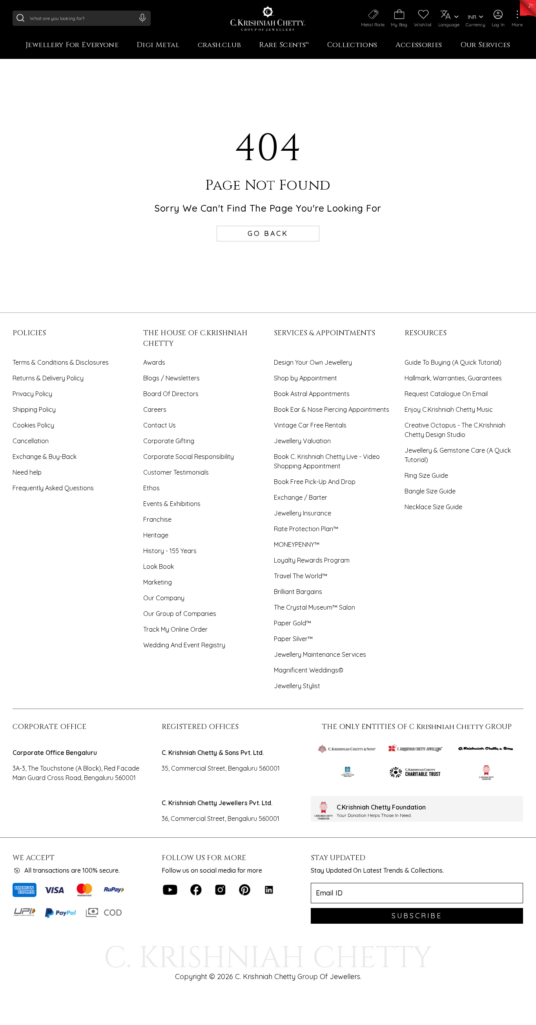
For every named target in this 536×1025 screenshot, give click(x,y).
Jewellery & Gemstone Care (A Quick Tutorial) (458, 455)
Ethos (151, 488)
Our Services (485, 45)
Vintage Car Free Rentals (310, 425)
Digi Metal (158, 45)
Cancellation (31, 441)
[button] (498, 18)
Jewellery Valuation (302, 441)
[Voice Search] (142, 18)
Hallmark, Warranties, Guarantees (453, 378)
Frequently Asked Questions (53, 488)
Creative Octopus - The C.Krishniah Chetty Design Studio (455, 430)
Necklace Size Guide (433, 507)
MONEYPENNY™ (296, 544)
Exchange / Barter (300, 497)
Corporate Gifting (168, 441)
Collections (352, 45)
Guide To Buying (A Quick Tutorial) (453, 362)
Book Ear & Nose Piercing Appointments (331, 409)
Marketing (157, 582)
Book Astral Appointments (312, 394)
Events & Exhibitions (172, 504)
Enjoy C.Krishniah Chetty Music (449, 409)
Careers (154, 409)
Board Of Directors (171, 394)
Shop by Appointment (305, 378)
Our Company (163, 598)
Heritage (155, 535)
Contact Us (159, 425)
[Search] (20, 17)
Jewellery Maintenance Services (320, 654)
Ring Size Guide (426, 475)
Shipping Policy (34, 409)
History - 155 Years (170, 551)
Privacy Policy (32, 394)
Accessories (419, 45)
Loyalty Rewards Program (312, 560)
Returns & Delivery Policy (48, 378)
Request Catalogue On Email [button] (446, 394)
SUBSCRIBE (417, 915)
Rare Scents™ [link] (284, 45)
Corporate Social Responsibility (188, 456)
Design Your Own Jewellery (313, 362)
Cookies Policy (33, 425)
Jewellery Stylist (297, 686)
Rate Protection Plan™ (306, 529)
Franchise (157, 519)
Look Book (158, 566)
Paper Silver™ (293, 639)
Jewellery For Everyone (72, 45)
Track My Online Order (175, 629)
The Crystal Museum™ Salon (314, 607)
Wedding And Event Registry (184, 645)
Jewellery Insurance (302, 513)
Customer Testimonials (176, 472)
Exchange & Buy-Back (45, 456)
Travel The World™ (300, 576)
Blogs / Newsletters (171, 378)
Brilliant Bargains (298, 592)
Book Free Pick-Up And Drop (315, 482)
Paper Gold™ (292, 623)
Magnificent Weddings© (308, 670)
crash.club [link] (219, 45)
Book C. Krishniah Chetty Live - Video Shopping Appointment (327, 461)
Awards (154, 362)
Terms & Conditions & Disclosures (61, 362)
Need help (27, 472)
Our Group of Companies (179, 614)
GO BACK (268, 233)
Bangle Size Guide (430, 491)
